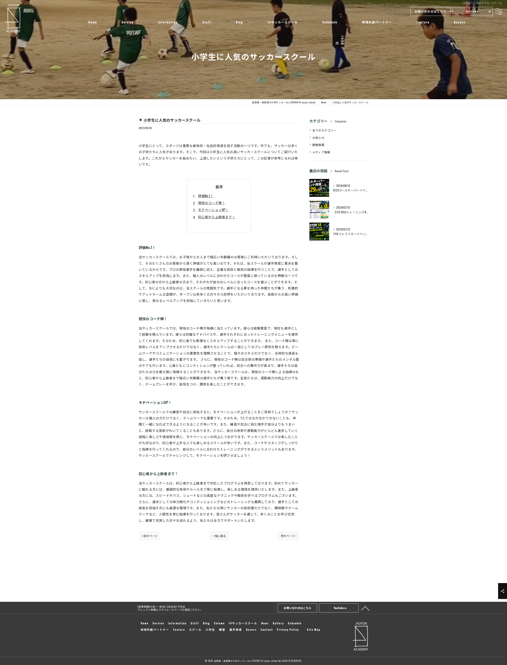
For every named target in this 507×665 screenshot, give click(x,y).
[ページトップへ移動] (365, 608)
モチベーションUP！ (213, 209)
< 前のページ (149, 536)
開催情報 (318, 145)
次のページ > (288, 536)
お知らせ (318, 137)
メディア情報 (321, 152)
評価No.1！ (205, 195)
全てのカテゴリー (324, 130)
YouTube (472, 11)
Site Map (313, 629)
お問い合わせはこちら (430, 11)
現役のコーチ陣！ (211, 202)
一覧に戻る (219, 536)
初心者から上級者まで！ (216, 216)
